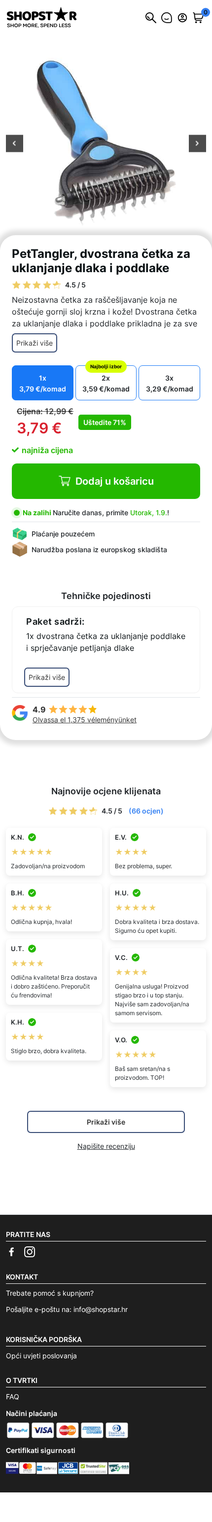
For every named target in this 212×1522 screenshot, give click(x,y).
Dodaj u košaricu (114, 481)
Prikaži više (34, 343)
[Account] (182, 18)
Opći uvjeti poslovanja (41, 1355)
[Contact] (167, 18)
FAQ (12, 1396)
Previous (14, 144)
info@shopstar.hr (100, 1309)
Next (197, 144)
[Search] (151, 18)
